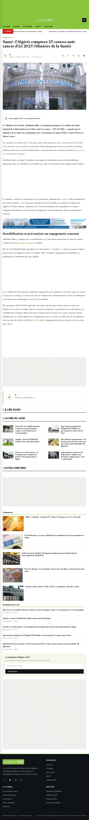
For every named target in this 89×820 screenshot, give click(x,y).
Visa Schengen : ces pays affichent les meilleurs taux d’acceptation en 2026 (54, 537)
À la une (6, 26)
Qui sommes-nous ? (11, 791)
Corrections (7, 799)
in (21, 780)
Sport (38, 26)
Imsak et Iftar (51, 799)
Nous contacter (9, 803)
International (51, 780)
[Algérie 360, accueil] (44, 20)
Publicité (6, 806)
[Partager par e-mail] (84, 55)
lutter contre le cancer (24, 242)
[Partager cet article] (63, 55)
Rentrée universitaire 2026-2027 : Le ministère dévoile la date (52, 587)
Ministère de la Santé (35, 320)
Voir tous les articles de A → (25, 397)
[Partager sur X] (73, 55)
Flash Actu (7, 37)
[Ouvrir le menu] (84, 20)
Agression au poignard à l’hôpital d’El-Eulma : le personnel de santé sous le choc (54, 31)
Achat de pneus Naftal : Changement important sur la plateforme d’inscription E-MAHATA (49, 554)
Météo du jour (51, 795)
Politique (49, 768)
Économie (27, 26)
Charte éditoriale (9, 795)
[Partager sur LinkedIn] (79, 55)
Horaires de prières (54, 791)
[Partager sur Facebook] (68, 55)
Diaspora (48, 26)
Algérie (16, 26)
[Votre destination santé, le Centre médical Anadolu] (44, 223)
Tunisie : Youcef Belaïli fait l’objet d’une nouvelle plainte (27, 618)
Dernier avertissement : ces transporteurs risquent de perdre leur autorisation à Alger (39, 627)
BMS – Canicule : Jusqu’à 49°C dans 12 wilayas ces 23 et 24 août (52, 517)
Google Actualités (53, 803)
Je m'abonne (12, 671)
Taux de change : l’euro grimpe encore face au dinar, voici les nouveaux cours (54, 570)
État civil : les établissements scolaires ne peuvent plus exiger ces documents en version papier (43, 610)
